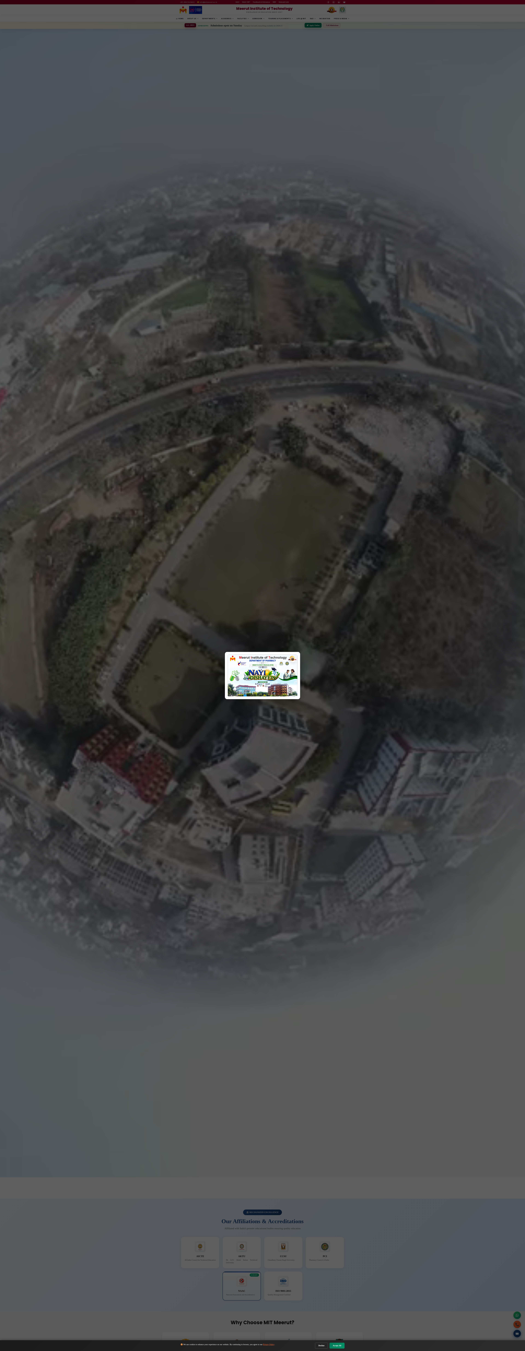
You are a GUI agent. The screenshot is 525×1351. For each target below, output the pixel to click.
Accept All (337, 1346)
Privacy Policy (268, 1344)
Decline (321, 1346)
